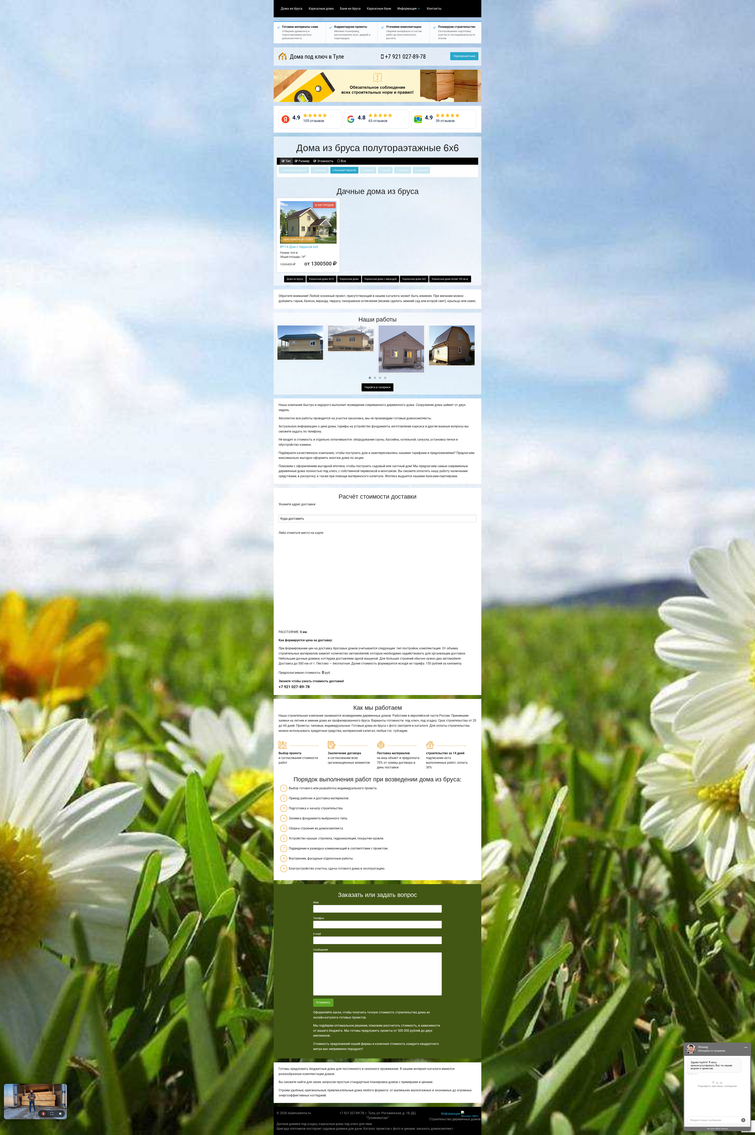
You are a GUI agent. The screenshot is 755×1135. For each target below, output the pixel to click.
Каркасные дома (321, 8)
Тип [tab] (288, 161)
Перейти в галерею (377, 387)
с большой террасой (344, 170)
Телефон (318, 918)
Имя (316, 902)
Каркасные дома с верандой (381, 279)
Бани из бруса (350, 8)
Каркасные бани (379, 8)
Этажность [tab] (324, 161)
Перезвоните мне (464, 56)
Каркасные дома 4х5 (414, 279)
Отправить (323, 1002)
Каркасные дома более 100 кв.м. (450, 279)
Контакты (434, 8)
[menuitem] (292, 8)
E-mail (317, 933)
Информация (407, 8)
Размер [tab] (303, 161)
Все (343, 161)
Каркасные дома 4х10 (321, 279)
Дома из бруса (291, 8)
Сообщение (320, 949)
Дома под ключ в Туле (316, 56)
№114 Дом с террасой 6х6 (299, 247)
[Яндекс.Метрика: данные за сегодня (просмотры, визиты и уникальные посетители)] (469, 1114)
